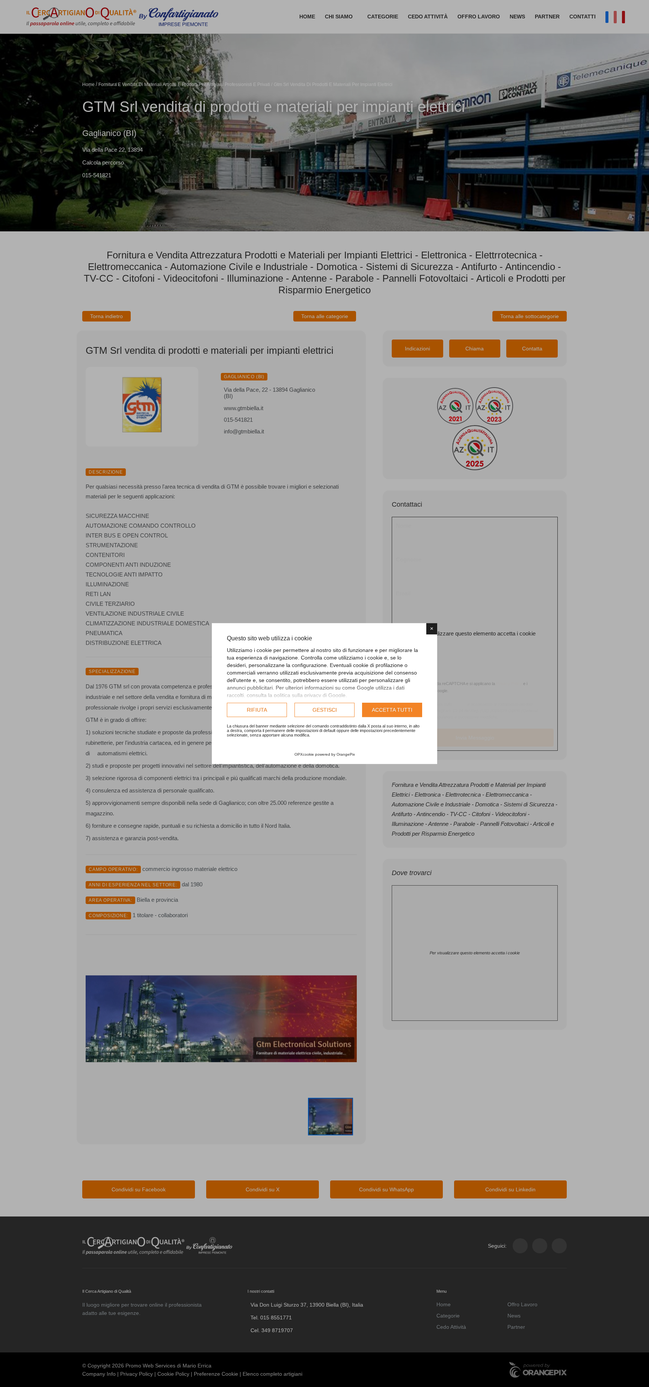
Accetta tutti (392, 710)
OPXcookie (304, 754)
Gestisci (324, 710)
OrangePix (346, 754)
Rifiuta (257, 710)
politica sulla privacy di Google (310, 695)
